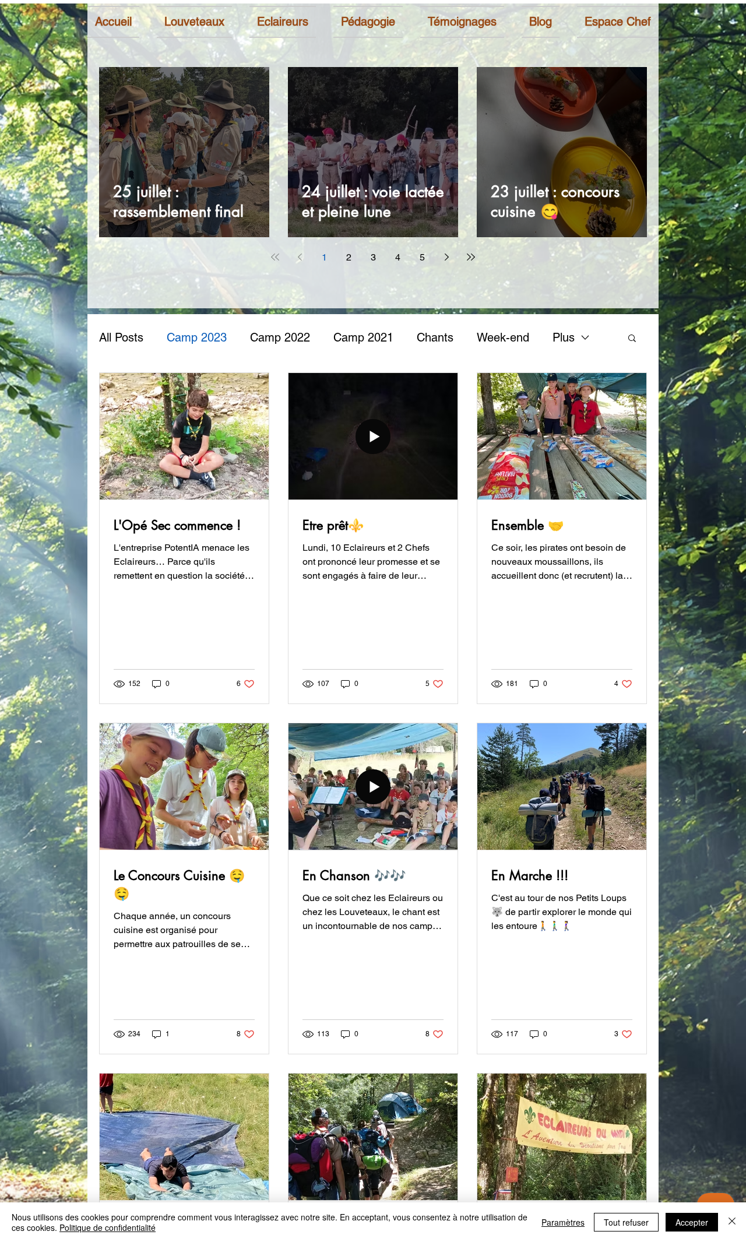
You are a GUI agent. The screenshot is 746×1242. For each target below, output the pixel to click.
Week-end (503, 337)
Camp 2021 (363, 337)
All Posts (121, 337)
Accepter (691, 1222)
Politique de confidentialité (107, 1227)
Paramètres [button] (563, 1222)
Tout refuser (626, 1222)
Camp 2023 (197, 337)
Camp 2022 (280, 337)
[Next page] (446, 257)
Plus (564, 337)
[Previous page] (299, 257)
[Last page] (470, 257)
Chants (435, 337)
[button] (632, 339)
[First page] (275, 257)
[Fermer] (732, 1222)
